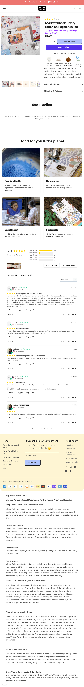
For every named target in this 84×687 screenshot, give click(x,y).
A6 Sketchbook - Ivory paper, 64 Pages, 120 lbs (21, 310)
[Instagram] (71, 466)
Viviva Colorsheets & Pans (11, 446)
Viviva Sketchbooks (11, 457)
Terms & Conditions (70, 453)
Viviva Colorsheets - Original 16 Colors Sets (25, 580)
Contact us (70, 449)
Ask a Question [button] (52, 265)
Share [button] (11, 314)
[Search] (75, 8)
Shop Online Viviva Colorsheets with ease (24, 505)
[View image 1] (5, 84)
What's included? (63, 84)
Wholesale (7, 465)
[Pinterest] (75, 466)
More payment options (64, 53)
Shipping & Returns (63, 91)
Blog (4, 468)
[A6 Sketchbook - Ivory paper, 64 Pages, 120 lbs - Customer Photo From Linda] (17, 266)
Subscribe (33, 463)
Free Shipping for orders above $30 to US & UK (42, 2)
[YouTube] (66, 471)
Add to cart (69, 41)
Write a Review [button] (70, 265)
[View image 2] (12, 84)
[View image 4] (26, 84)
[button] (73, 314)
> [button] (51, 428)
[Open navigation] (4, 9)
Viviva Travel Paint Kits (10, 452)
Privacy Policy (71, 458)
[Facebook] (66, 466)
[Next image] (37, 47)
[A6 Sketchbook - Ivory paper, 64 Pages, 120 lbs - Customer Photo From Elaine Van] (10, 266)
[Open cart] (80, 8)
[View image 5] (33, 84)
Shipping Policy (72, 462)
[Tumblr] (71, 471)
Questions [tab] (25, 275)
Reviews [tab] (11, 275)
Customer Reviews (10, 461)
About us (69, 445)
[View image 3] (19, 84)
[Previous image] (4, 47)
